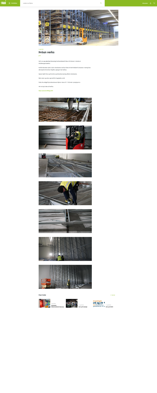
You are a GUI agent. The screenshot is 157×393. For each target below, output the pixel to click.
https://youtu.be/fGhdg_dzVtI (46, 90)
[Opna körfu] (154, 3)
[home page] (3, 3)
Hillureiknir (145, 3)
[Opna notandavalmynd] (150, 3)
